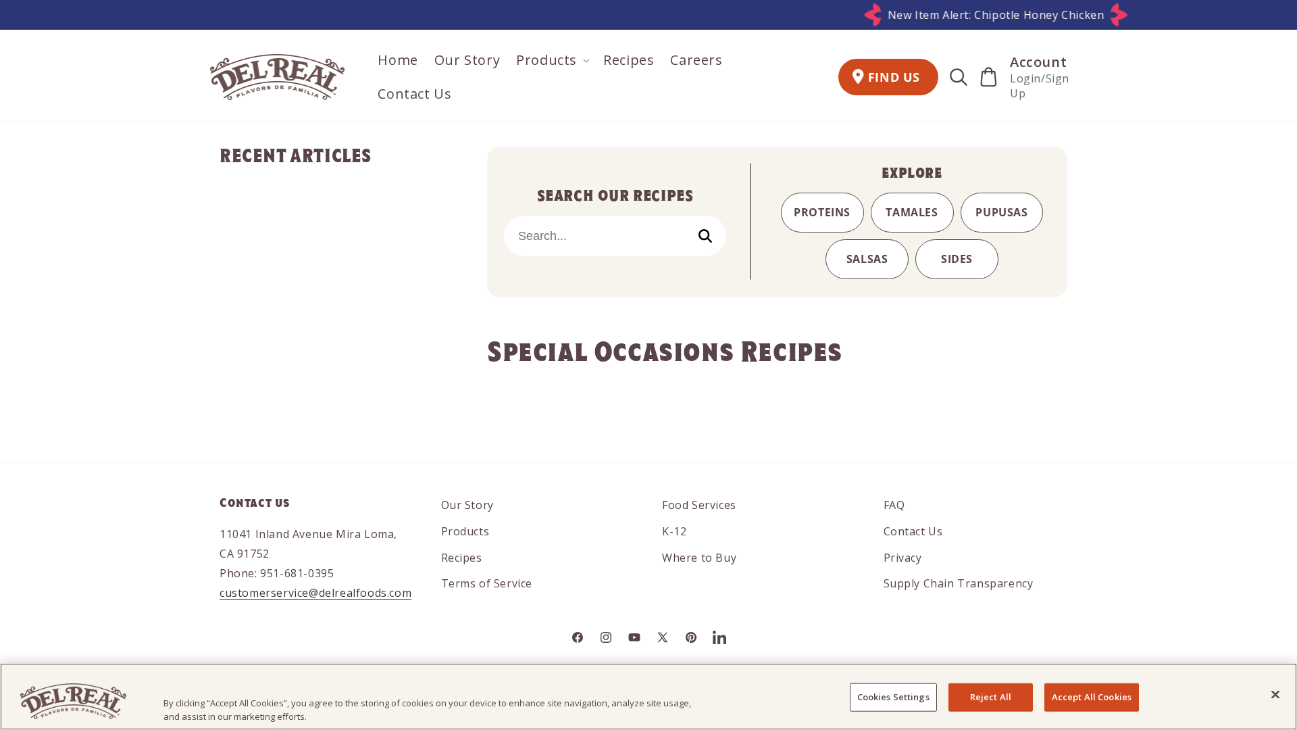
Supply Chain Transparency (959, 583)
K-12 (674, 531)
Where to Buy (699, 557)
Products (465, 531)
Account (1038, 62)
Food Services (699, 504)
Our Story (467, 504)
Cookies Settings (893, 697)
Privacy (903, 557)
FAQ (894, 504)
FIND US (894, 77)
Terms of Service (487, 583)
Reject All (990, 697)
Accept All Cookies (1091, 697)
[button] (551, 60)
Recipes (461, 557)
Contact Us (913, 531)
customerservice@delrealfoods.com (315, 592)
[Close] (1275, 695)
